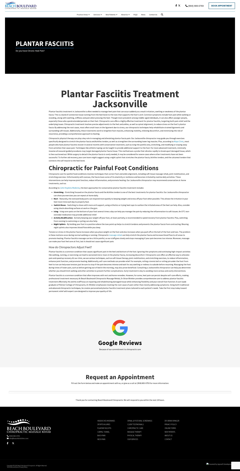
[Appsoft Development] (219, 464)
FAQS (136, 14)
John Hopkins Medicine (70, 188)
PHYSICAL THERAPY (134, 435)
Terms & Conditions (12, 467)
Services (97, 14)
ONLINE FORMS (170, 428)
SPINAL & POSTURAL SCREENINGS (139, 421)
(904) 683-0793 (196, 6)
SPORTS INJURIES (103, 424)
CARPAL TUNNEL (103, 432)
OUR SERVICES (132, 439)
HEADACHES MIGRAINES (106, 421)
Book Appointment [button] (221, 5)
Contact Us (153, 14)
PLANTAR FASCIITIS (104, 428)
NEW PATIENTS (170, 432)
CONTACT (168, 439)
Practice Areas (82, 14)
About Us (124, 14)
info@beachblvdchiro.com (18, 438)
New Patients (111, 14)
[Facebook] (176, 5)
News (143, 14)
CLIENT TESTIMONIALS (135, 424)
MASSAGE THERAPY (134, 432)
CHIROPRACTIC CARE (135, 428)
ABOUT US (168, 435)
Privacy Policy (23, 467)
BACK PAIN (101, 435)
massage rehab (115, 235)
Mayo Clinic (179, 141)
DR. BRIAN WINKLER (172, 421)
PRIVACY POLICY (171, 424)
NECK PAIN (101, 439)
